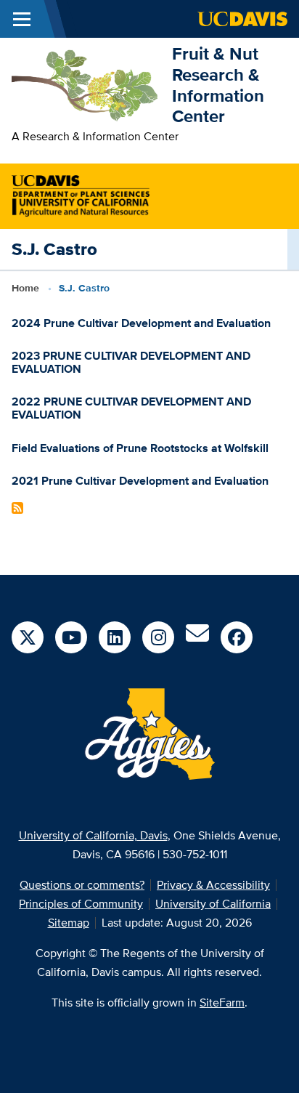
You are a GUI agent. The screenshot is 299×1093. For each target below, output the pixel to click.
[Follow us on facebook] (237, 637)
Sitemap (68, 922)
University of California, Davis (93, 835)
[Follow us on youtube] (71, 637)
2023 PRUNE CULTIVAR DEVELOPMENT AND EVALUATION (131, 362)
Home (25, 288)
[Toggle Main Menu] (22, 19)
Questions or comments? (82, 884)
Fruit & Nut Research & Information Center (218, 85)
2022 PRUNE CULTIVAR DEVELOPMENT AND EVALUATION (131, 408)
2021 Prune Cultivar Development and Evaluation (140, 480)
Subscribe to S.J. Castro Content (17, 508)
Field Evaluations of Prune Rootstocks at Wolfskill (140, 448)
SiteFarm (222, 1002)
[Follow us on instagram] (158, 637)
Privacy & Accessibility (213, 884)
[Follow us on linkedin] (115, 637)
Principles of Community (81, 903)
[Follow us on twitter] (28, 637)
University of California (213, 903)
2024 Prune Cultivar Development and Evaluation (141, 323)
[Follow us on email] (197, 637)
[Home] (86, 84)
